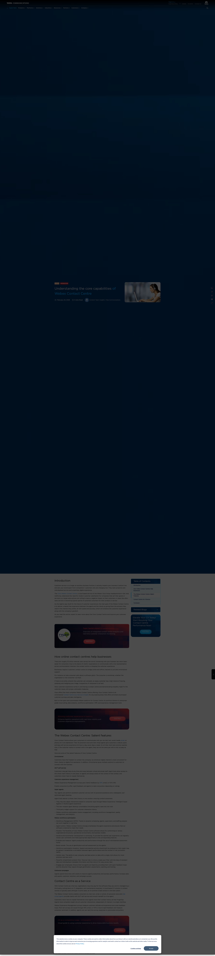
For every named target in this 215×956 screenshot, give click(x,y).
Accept (151, 948)
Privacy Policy (80, 943)
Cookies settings (136, 948)
